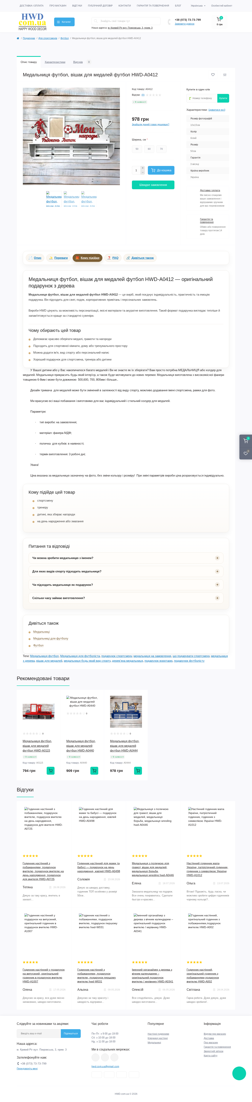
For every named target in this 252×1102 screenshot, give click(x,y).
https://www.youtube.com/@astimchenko (105, 1057)
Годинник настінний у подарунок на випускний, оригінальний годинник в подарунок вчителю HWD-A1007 (44, 975)
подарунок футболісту (189, 660)
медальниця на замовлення (152, 656)
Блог (178, 5)
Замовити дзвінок (184, 23)
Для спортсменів (47, 38)
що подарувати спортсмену (191, 656)
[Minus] (143, 172)
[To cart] (51, 771)
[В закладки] (213, 74)
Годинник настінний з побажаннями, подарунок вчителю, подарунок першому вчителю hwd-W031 (96, 975)
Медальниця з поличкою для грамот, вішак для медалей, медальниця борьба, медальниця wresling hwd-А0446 (153, 869)
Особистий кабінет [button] (221, 5)
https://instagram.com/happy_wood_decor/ (95, 1057)
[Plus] (143, 168)
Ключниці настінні (158, 1038)
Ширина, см (140, 139)
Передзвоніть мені (27, 1068)
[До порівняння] (224, 75)
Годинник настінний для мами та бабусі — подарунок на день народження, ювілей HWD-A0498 (98, 867)
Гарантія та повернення (153, 5)
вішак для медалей (49, 660)
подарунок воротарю (158, 660)
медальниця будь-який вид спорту (87, 660)
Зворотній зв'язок (213, 1051)
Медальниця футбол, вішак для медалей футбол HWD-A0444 (124, 745)
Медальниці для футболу (50, 638)
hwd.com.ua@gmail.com (105, 1066)
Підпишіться (71, 1033)
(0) (143, 95)
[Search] (96, 21)
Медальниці (41, 631)
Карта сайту (210, 1055)
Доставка (209, 1038)
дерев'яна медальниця (127, 660)
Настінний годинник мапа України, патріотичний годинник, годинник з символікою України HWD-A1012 (207, 869)
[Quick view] (54, 696)
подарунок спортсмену (116, 656)
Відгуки (77, 5)
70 (161, 149)
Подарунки (29, 38)
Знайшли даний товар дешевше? (150, 124)
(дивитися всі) (216, 109)
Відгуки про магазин (215, 1034)
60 (149, 149)
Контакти (125, 5)
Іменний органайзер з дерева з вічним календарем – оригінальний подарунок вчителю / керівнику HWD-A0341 (152, 975)
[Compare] (54, 711)
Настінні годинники (158, 1034)
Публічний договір (100, 5)
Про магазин (57, 5)
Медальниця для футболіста (80, 656)
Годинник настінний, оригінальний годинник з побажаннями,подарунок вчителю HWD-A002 (203, 975)
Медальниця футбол (44, 656)
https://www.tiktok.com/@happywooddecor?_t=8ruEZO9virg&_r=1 (114, 1057)
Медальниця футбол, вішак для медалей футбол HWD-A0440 (81, 745)
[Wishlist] (54, 703)
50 (137, 149)
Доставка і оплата (32, 5)
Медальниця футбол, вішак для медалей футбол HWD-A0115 (37, 745)
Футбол (64, 38)
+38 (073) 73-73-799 (188, 19)
